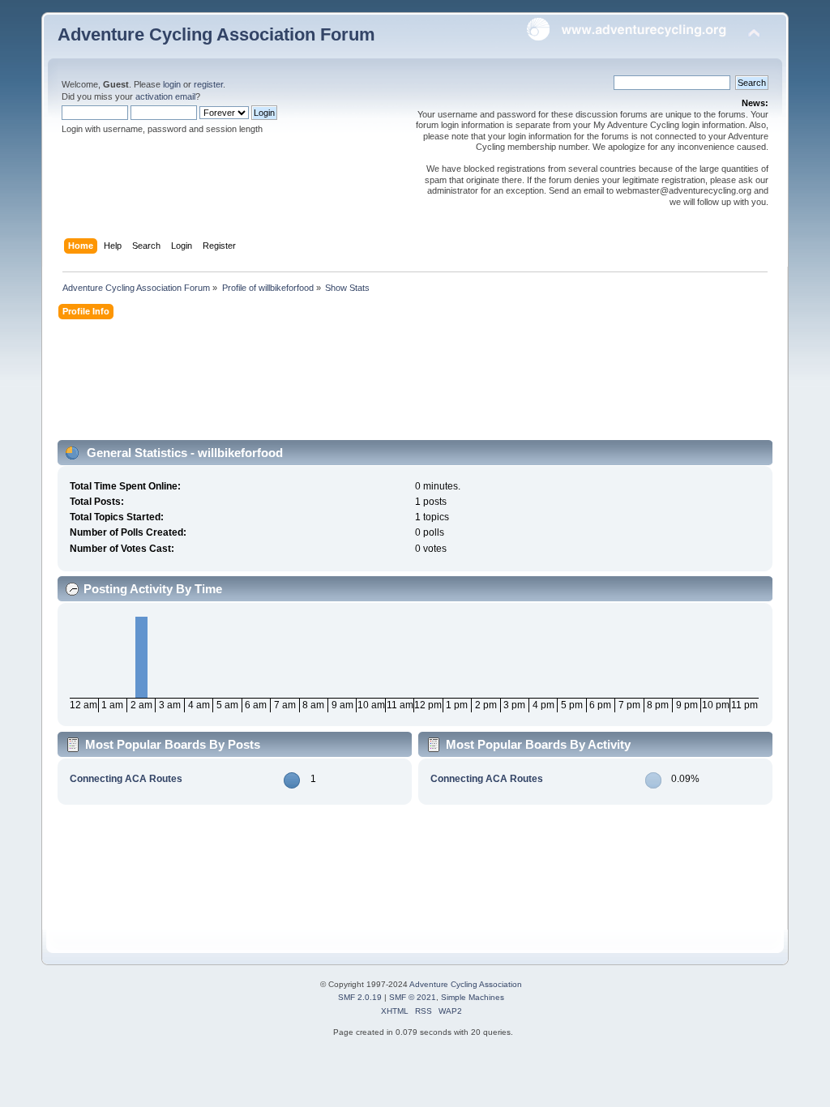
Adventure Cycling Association (465, 984)
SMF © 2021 (412, 997)
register (208, 84)
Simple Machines (472, 997)
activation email (165, 96)
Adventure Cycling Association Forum (216, 34)
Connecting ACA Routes (126, 778)
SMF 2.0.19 (360, 997)
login (172, 84)
